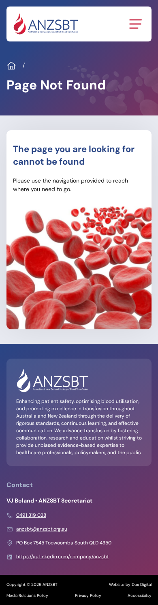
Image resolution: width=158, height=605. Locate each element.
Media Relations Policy (27, 595)
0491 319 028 (31, 515)
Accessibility (140, 595)
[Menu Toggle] (135, 24)
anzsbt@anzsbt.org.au (41, 529)
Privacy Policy (88, 595)
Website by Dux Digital (130, 584)
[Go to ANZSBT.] (11, 66)
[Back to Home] (45, 24)
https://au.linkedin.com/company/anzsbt (62, 556)
